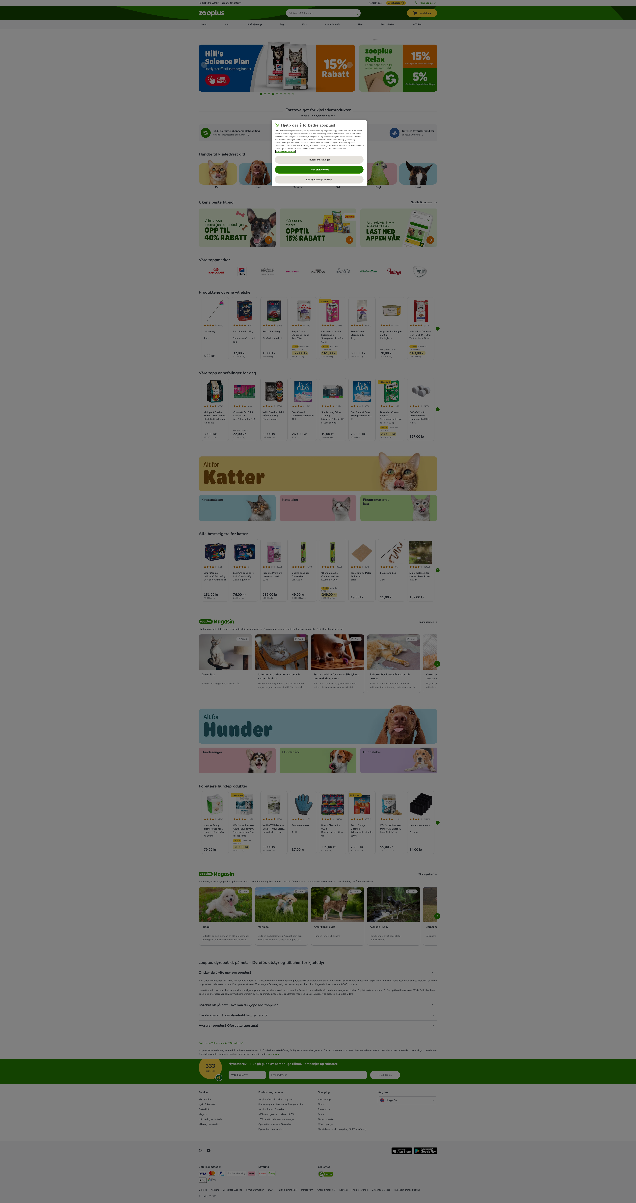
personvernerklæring (285, 151)
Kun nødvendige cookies (319, 179)
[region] (319, 153)
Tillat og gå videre (319, 169)
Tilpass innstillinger (319, 159)
